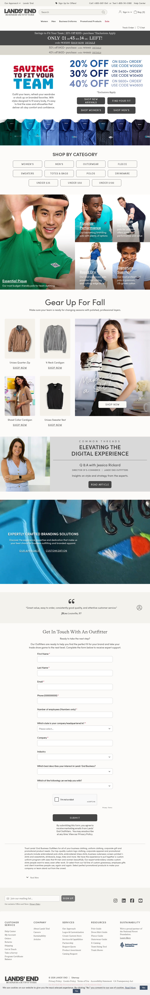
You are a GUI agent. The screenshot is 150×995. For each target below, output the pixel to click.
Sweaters (27, 173)
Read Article (100, 484)
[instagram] (115, 898)
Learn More (125, 938)
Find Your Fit (121, 100)
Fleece (122, 164)
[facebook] (132, 898)
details (96, 48)
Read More (130, 988)
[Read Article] (25, 464)
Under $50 (75, 182)
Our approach (29, 550)
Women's (27, 164)
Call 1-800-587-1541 (98, 3)
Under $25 (43, 182)
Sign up (68, 898)
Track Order (128, 27)
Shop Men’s (121, 110)
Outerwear (91, 164)
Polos (91, 173)
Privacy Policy (35, 904)
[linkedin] (124, 898)
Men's (59, 164)
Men (53, 21)
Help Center (139, 3)
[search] (103, 12)
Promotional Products (91, 21)
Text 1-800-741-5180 (122, 3)
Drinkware (122, 173)
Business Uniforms (68, 21)
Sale (107, 21)
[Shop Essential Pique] (37, 242)
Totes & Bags (59, 173)
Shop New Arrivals (91, 101)
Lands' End (28, 3)
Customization (56, 550)
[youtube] (140, 898)
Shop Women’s (91, 110)
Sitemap (75, 977)
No (76, 991)
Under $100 (106, 182)
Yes (143, 988)
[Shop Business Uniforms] (75, 131)
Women (44, 21)
